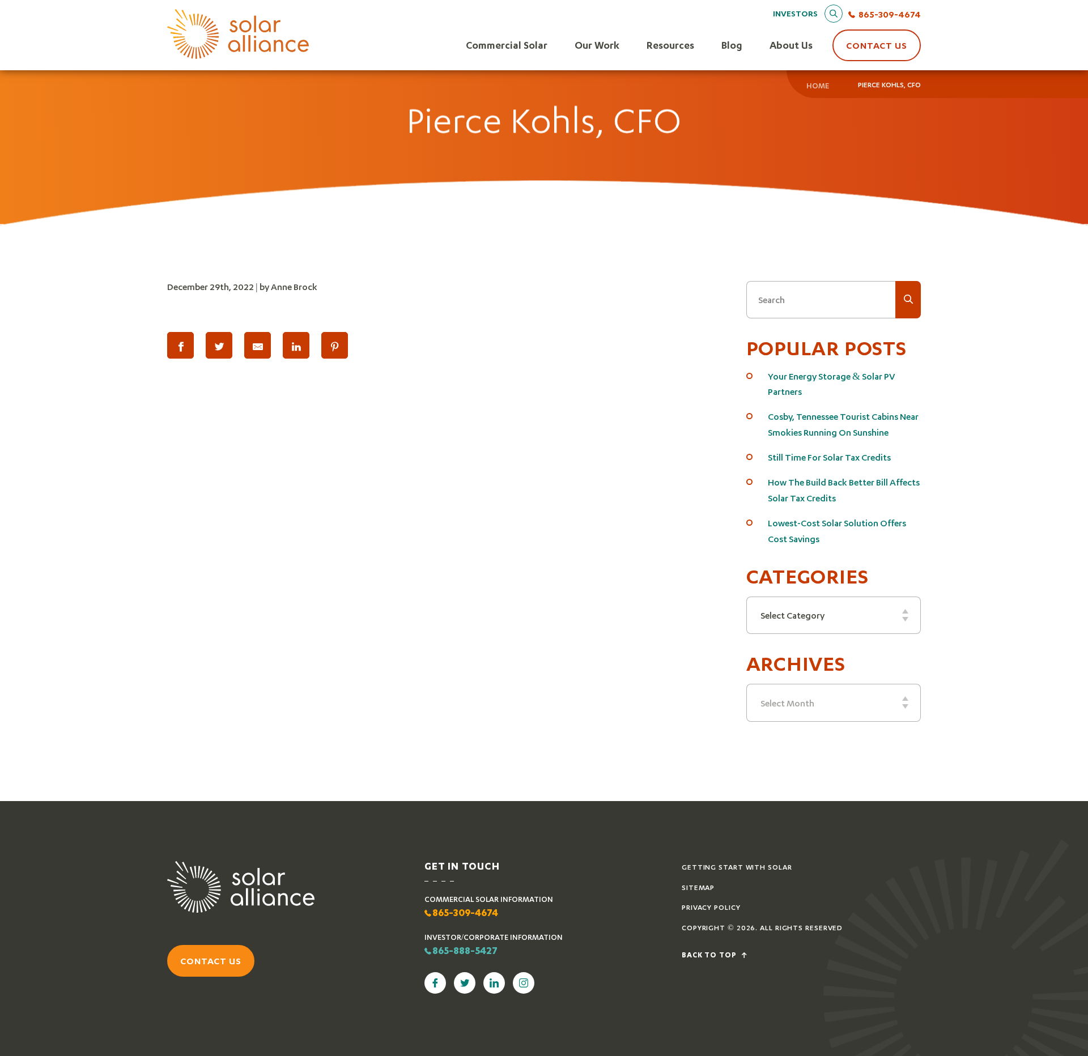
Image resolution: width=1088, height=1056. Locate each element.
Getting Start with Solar (737, 867)
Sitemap (698, 887)
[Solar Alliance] (238, 35)
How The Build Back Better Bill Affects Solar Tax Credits (844, 489)
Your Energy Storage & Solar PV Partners (831, 384)
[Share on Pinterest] (334, 345)
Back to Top (710, 956)
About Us (791, 45)
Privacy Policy (711, 907)
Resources (670, 45)
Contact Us (876, 45)
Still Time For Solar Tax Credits (829, 457)
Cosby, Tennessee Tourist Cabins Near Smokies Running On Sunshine (843, 424)
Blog (731, 45)
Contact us (210, 960)
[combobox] (833, 616)
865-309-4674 (889, 13)
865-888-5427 (465, 951)
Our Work (597, 45)
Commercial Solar (506, 45)
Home (817, 85)
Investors (795, 13)
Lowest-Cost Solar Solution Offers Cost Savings (837, 530)
